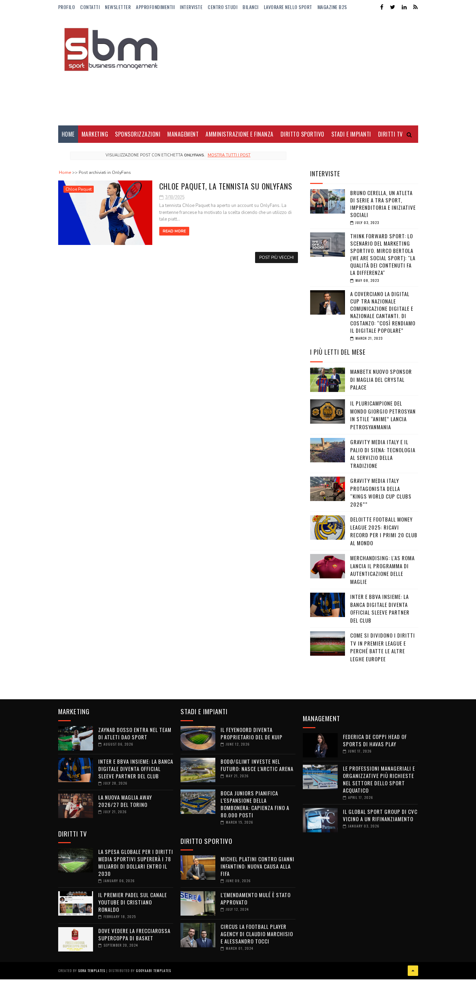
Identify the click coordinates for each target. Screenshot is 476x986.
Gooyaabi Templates (153, 970)
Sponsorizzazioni (137, 134)
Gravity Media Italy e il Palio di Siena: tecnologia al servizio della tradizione (382, 453)
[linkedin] (404, 7)
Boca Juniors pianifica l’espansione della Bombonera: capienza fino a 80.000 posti (255, 804)
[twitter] (392, 7)
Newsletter (118, 6)
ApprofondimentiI (155, 6)
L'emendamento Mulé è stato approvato (256, 898)
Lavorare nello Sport (288, 6)
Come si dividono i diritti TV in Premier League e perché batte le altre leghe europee (382, 647)
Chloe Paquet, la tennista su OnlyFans (225, 186)
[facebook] (382, 7)
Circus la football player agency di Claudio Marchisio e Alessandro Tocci (257, 934)
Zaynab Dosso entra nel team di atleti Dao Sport (134, 733)
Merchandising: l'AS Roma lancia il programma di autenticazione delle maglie (382, 569)
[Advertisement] (291, 69)
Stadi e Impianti (351, 134)
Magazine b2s (332, 6)
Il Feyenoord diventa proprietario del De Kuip (252, 733)
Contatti (90, 6)
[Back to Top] (413, 970)
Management (183, 134)
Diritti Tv (390, 134)
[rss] (415, 7)
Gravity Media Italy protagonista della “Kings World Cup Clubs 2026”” (381, 492)
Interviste (191, 6)
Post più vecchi (276, 257)
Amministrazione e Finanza (240, 134)
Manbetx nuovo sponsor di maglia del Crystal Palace (381, 379)
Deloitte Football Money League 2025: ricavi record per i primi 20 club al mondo (383, 531)
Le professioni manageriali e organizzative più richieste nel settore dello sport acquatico (379, 779)
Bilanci (251, 6)
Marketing (95, 134)
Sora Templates (91, 970)
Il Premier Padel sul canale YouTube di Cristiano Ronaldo (132, 902)
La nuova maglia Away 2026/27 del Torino (125, 800)
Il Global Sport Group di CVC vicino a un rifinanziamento (380, 815)
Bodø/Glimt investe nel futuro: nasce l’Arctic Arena (257, 764)
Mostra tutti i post (229, 155)
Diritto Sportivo (302, 134)
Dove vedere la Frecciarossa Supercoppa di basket (134, 934)
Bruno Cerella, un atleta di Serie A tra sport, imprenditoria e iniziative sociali (383, 203)
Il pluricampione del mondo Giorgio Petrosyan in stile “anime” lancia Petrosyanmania (383, 415)
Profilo (66, 6)
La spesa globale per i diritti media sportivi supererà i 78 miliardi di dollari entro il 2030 (135, 862)
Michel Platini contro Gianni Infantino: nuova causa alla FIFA (257, 866)
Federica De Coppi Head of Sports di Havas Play (375, 740)
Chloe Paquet (79, 189)
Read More (174, 231)
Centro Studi (222, 6)
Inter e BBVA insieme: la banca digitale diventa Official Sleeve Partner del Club (379, 608)
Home (68, 134)
